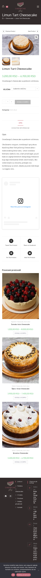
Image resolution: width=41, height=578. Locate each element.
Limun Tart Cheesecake (22, 18)
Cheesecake (19, 491)
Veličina (6, 89)
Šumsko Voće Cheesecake (20, 324)
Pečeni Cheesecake (17, 386)
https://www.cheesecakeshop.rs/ (35, 553)
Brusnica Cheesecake (20, 453)
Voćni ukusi (13, 110)
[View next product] (37, 31)
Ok (13, 575)
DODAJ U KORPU (22, 102)
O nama (19, 495)
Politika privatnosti (18, 503)
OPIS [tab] (20, 123)
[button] (36, 37)
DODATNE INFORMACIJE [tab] (20, 128)
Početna (19, 486)
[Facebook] (6, 496)
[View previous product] (3, 31)
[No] (38, 570)
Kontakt (19, 507)
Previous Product (10, 31)
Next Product (32, 31)
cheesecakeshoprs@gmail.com (35, 533)
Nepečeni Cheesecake (17, 322)
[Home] (2, 18)
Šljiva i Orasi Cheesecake (20, 389)
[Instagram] (10, 496)
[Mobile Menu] (38, 6)
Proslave (20, 498)
